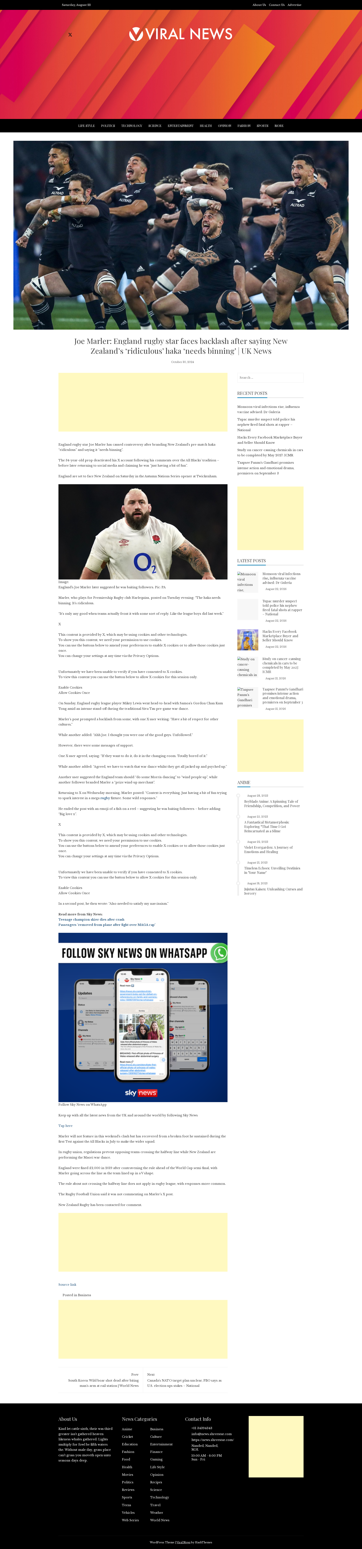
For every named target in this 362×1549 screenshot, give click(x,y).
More (279, 126)
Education (130, 1444)
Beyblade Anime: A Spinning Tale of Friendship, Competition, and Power (272, 803)
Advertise (294, 5)
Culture (156, 1437)
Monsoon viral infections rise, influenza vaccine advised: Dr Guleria (281, 578)
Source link (67, 1285)
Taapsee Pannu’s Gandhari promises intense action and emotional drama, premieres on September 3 (265, 468)
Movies (127, 1475)
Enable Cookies (70, 687)
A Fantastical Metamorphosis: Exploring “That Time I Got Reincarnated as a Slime (266, 826)
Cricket (127, 1437)
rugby (105, 798)
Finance (156, 1452)
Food (126, 1459)
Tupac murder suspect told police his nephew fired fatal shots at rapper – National (266, 425)
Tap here (65, 1126)
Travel (155, 1505)
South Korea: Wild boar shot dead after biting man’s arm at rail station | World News (103, 1380)
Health (206, 126)
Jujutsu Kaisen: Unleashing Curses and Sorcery (273, 891)
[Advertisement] (181, 75)
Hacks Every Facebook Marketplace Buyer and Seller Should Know (280, 635)
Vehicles (128, 1513)
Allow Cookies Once (74, 693)
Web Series (130, 1520)
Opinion (224, 126)
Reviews (128, 1490)
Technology (131, 126)
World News (159, 1520)
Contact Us (277, 5)
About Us (259, 5)
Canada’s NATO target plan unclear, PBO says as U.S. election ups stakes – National (184, 1380)
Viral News (183, 1542)
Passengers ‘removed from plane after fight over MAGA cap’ (106, 925)
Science (155, 126)
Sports (262, 126)
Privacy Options (146, 656)
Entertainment (181, 126)
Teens (126, 1505)
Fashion (244, 126)
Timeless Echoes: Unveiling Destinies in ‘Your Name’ (272, 870)
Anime (127, 1429)
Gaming (156, 1459)
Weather (156, 1513)
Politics (108, 126)
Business (84, 1295)
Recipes (156, 1482)
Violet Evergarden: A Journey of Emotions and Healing (268, 849)
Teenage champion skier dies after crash (91, 919)
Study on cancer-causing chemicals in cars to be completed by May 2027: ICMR (281, 665)
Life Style (86, 126)
